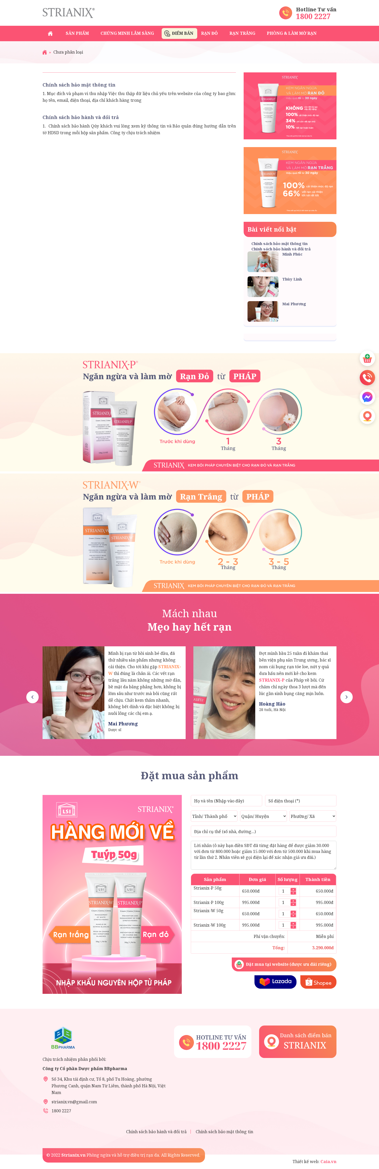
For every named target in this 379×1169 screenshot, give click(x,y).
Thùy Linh (292, 279)
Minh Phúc (292, 254)
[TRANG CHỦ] (50, 33)
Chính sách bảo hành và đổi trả (81, 117)
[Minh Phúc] (73, 692)
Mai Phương (294, 303)
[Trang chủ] (45, 52)
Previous (32, 697)
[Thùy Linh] (224, 692)
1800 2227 (313, 16)
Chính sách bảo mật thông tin (79, 85)
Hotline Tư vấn (316, 9)
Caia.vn (327, 1161)
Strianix (69, 13)
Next (346, 697)
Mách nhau (189, 619)
